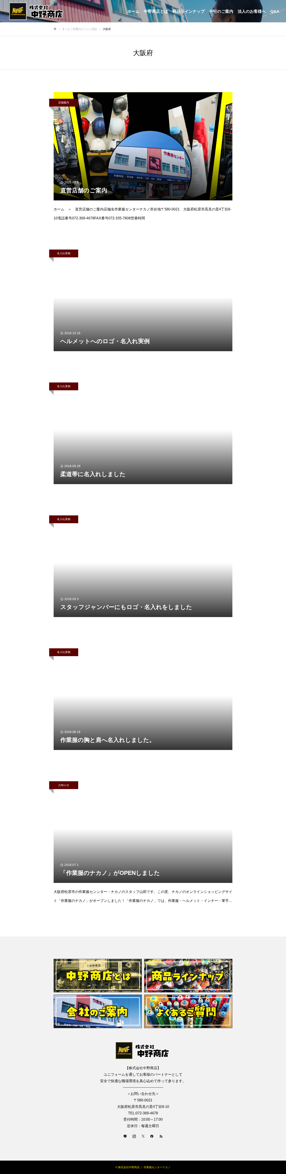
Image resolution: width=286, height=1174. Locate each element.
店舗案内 (63, 102)
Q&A (274, 11)
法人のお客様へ (252, 11)
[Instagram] (134, 1136)
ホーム (133, 11)
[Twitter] (143, 1136)
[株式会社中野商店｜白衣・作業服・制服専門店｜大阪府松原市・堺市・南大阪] (37, 11)
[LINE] (125, 1136)
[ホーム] (55, 28)
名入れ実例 (63, 253)
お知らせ (63, 785)
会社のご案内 (221, 11)
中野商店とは (156, 11)
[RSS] (161, 1136)
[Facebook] (152, 1136)
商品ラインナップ (188, 11)
